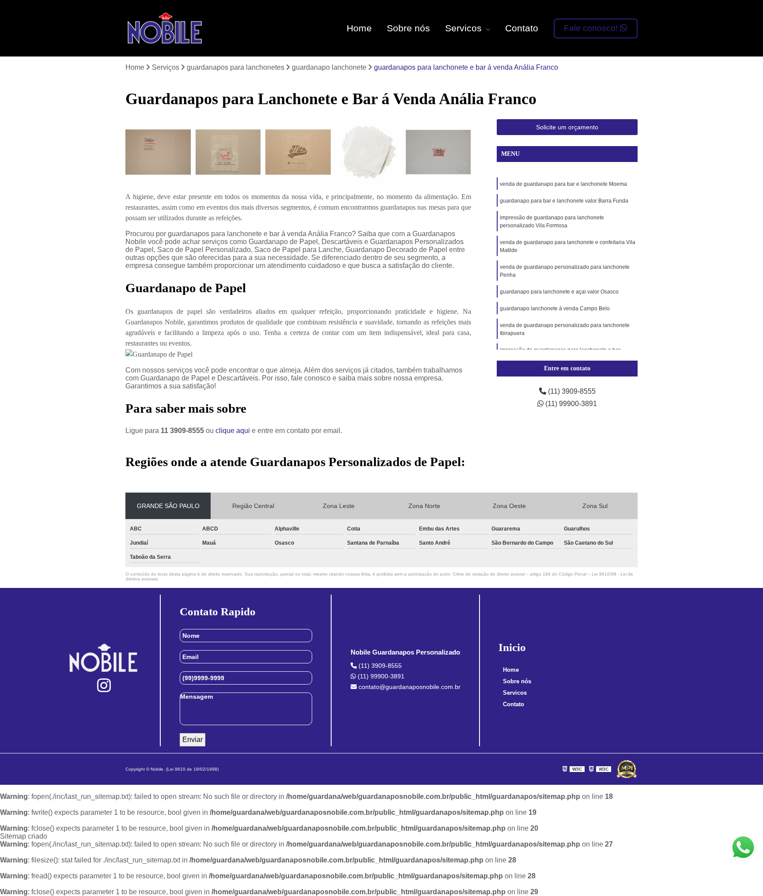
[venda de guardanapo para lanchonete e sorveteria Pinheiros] (298, 152)
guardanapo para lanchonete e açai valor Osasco (559, 292)
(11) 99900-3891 (570, 403)
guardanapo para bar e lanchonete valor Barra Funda (564, 201)
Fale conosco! (592, 28)
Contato (521, 28)
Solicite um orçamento (567, 127)
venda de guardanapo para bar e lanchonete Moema (563, 184)
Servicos (464, 28)
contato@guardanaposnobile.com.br (409, 686)
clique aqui (232, 430)
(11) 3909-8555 (571, 391)
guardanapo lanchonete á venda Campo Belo (555, 308)
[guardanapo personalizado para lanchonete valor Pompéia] (368, 152)
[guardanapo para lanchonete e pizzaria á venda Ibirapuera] (438, 152)
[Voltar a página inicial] (165, 28)
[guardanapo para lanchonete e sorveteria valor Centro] (228, 152)
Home (359, 28)
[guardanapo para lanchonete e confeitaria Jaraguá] (158, 152)
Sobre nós (408, 28)
